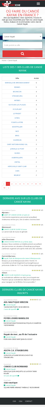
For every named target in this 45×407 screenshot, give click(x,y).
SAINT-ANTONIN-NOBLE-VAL (17, 144)
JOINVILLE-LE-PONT (17, 149)
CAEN (17, 171)
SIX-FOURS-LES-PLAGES (17, 105)
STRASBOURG (17, 96)
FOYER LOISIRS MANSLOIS (16, 318)
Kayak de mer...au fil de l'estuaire (20, 334)
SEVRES (17, 153)
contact (28, 401)
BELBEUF (17, 175)
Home (4, 60)
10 (4, 188)
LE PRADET (17, 113)
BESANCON (17, 91)
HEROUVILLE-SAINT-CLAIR (17, 166)
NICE (17, 131)
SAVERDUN (17, 140)
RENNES (17, 87)
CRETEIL (17, 162)
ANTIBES (17, 100)
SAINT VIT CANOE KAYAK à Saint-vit (16, 215)
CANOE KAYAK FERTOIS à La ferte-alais (17, 242)
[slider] (36, 210)
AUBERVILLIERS (17, 157)
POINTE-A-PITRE (17, 122)
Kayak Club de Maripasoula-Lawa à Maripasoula (21, 258)
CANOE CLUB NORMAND (16, 366)
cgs (14, 401)
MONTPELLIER (17, 127)
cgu (20, 401)
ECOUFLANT (17, 109)
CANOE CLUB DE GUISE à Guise (15, 229)
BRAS (17, 135)
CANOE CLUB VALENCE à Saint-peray (17, 275)
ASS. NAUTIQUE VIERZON (16, 302)
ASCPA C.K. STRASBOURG (16, 350)
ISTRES (17, 118)
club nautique (11, 382)
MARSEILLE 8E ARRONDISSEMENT (17, 83)
